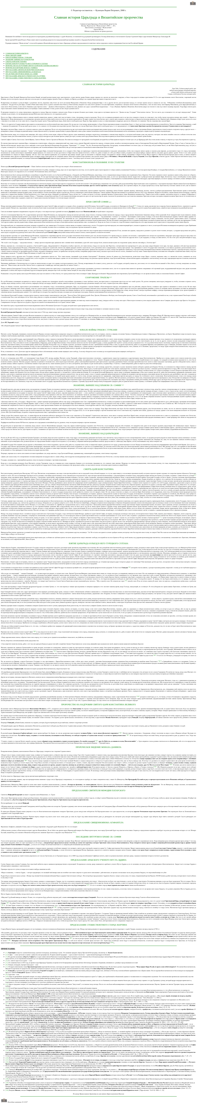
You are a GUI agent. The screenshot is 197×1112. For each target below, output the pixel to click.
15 (120, 732)
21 (74, 832)
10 (34, 631)
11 (55, 651)
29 (9, 940)
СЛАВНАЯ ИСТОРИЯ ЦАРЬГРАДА (16, 53)
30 (112, 942)
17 (96, 740)
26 (55, 907)
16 (127, 735)
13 (159, 661)
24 (7, 902)
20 (155, 766)
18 (25, 760)
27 (71, 909)
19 (170, 764)
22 (37, 851)
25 (2, 905)
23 (88, 884)
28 (70, 938)
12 (154, 655)
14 (138, 696)
